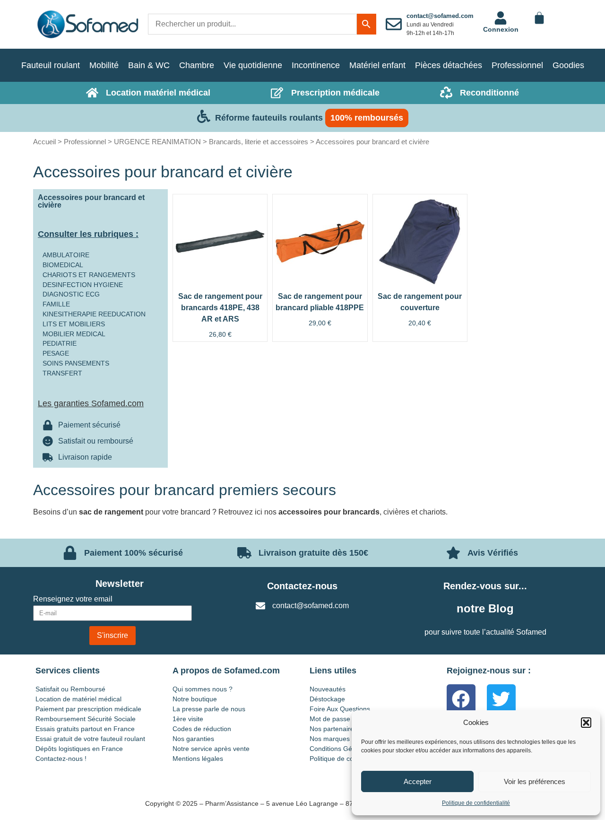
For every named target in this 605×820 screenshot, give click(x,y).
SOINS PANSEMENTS (76, 363)
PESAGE (56, 353)
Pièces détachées (448, 65)
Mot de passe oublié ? (343, 719)
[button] (586, 722)
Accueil (44, 142)
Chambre (196, 65)
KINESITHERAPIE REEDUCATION (94, 314)
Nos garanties (193, 738)
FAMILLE (56, 304)
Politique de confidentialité (476, 803)
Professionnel (517, 65)
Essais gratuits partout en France (85, 729)
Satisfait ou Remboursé (70, 689)
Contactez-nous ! (60, 758)
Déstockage (327, 699)
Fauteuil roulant (50, 65)
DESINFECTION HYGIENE (83, 284)
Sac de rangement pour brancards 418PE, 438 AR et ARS (220, 307)
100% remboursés (366, 117)
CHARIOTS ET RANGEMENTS (89, 275)
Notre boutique (195, 699)
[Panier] (539, 18)
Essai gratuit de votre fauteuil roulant (90, 738)
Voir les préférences (534, 781)
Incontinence (316, 65)
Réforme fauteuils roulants (269, 117)
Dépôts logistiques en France (79, 748)
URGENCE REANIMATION (157, 142)
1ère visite (188, 719)
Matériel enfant (377, 65)
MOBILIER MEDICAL (74, 334)
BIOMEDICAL (63, 265)
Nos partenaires (333, 729)
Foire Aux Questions (340, 709)
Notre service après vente (211, 748)
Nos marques (330, 738)
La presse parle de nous (209, 709)
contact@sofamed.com (440, 15)
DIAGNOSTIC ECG (71, 294)
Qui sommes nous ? (203, 689)
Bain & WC (149, 65)
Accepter (418, 781)
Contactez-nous (302, 586)
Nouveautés (328, 689)
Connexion (501, 29)
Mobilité (104, 65)
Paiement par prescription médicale (88, 709)
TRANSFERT (62, 373)
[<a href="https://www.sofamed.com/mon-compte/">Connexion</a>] (500, 18)
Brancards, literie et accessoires (258, 142)
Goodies (568, 65)
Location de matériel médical (78, 699)
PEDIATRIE (60, 343)
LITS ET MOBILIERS (74, 324)
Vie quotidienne (253, 65)
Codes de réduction (202, 729)
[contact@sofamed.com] (394, 24)
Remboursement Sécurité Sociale (85, 719)
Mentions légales (198, 758)
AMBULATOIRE (66, 255)
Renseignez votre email (72, 599)
